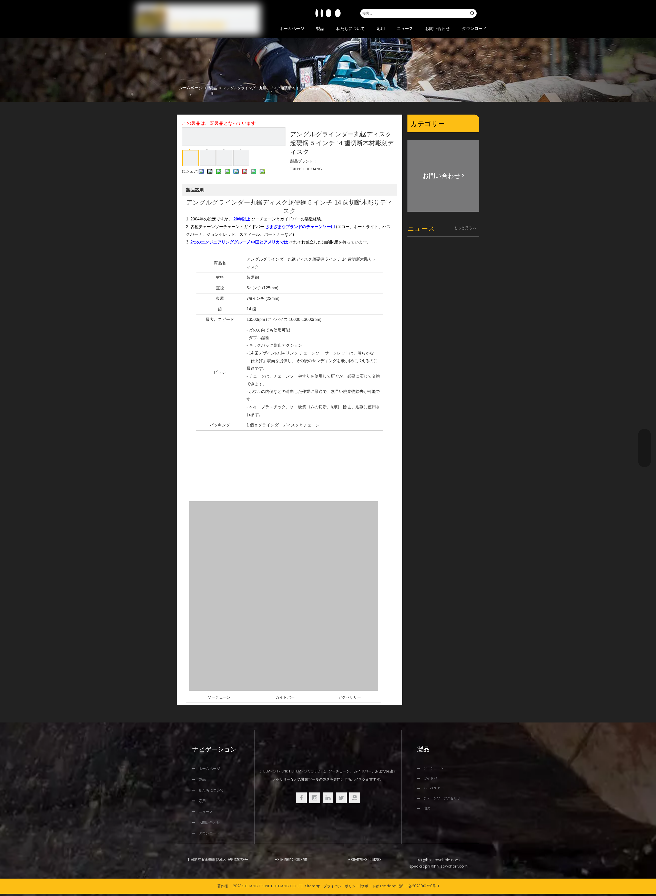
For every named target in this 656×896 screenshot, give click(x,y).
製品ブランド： (303, 161)
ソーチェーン (219, 697)
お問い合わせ (209, 822)
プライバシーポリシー (341, 886)
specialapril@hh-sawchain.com (438, 866)
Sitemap (313, 886)
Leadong (388, 886)
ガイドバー (285, 697)
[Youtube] (329, 13)
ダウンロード (209, 833)
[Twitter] (341, 797)
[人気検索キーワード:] (472, 13)
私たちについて (211, 790)
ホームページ (209, 768)
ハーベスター (434, 788)
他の (427, 808)
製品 (202, 779)
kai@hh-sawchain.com (438, 859)
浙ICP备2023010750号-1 (419, 886)
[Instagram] (338, 13)
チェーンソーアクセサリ (442, 798)
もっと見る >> (465, 228)
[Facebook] (316, 13)
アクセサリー (349, 697)
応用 (202, 800)
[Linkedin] (322, 13)
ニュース (206, 811)
